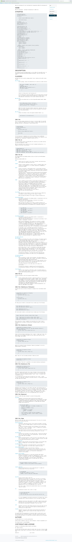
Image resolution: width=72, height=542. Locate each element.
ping (16, 160)
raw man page (52, 9)
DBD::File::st (17, 111)
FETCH (16, 167)
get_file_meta (17, 238)
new (15, 488)
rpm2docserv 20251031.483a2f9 (50, 540)
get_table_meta (17, 436)
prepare (16, 163)
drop (16, 500)
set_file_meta (17, 256)
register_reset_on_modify (19, 453)
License (56, 540)
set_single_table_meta (19, 255)
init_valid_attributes (19, 197)
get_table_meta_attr (18, 440)
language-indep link (52, 7)
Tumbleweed (51, 15)
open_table (17, 397)
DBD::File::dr (17, 80)
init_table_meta (18, 432)
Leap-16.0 (51, 17)
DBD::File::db (17, 98)
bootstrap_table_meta (19, 422)
